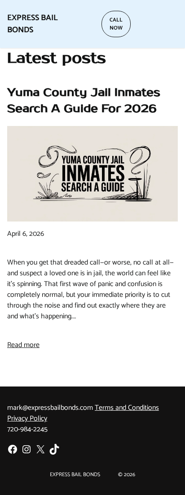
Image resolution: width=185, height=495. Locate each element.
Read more (23, 345)
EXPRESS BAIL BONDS (32, 24)
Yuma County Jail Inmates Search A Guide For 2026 (83, 101)
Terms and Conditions (127, 408)
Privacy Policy (27, 418)
